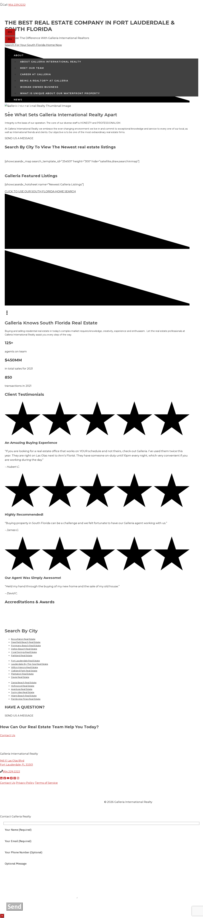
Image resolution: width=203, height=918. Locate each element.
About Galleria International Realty (50, 61)
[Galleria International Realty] (23, 26)
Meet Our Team (32, 68)
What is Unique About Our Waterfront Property (60, 93)
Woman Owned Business (39, 87)
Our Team (21, 49)
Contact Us (23, 106)
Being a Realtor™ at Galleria (44, 80)
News (18, 99)
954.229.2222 (17, 4)
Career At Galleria (35, 74)
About (19, 55)
